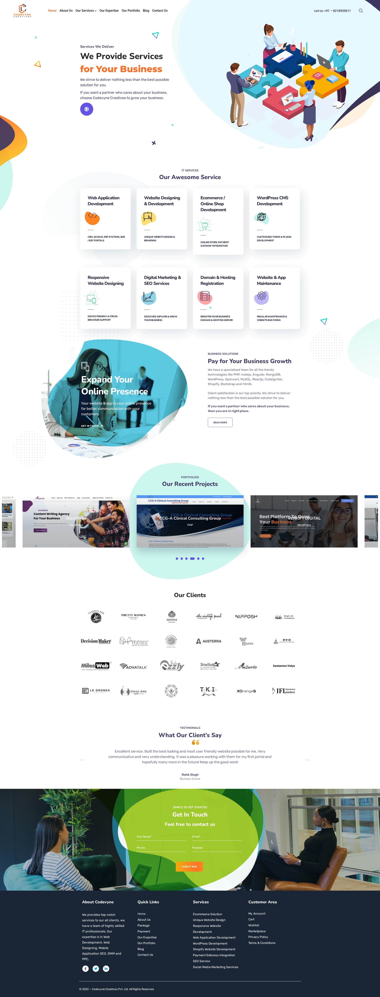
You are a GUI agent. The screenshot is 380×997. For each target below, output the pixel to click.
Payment (144, 931)
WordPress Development (210, 943)
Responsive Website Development (207, 929)
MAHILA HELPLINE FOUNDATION (304, 518)
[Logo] (22, 10)
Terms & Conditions (262, 943)
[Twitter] (96, 969)
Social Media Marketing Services (215, 967)
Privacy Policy (258, 937)
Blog (146, 10)
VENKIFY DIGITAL (190, 518)
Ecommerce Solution (207, 914)
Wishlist (253, 925)
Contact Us (160, 10)
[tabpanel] (194, 521)
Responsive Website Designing (106, 280)
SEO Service (201, 961)
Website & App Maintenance (271, 280)
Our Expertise (109, 10)
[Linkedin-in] (106, 969)
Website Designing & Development (162, 201)
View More (76, 521)
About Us (66, 10)
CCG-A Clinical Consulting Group (76, 518)
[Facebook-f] (85, 969)
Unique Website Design (209, 920)
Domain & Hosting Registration (217, 280)
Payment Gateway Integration (214, 955)
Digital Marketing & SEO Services (162, 280)
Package (144, 925)
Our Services (85, 10)
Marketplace (257, 931)
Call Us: (332, 10)
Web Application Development (103, 201)
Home (52, 10)
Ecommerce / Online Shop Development (213, 204)
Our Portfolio (131, 10)
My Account (256, 913)
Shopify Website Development (214, 949)
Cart (251, 919)
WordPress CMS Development (272, 201)
